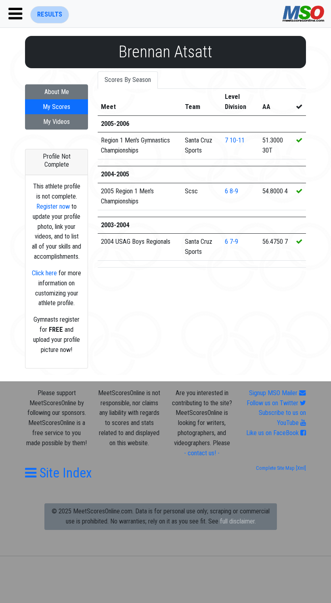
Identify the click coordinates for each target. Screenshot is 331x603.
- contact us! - (202, 453)
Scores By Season (128, 80)
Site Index (64, 473)
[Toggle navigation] (15, 14)
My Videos (56, 122)
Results (49, 14)
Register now (53, 206)
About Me (56, 92)
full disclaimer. (238, 521)
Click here (44, 273)
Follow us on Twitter (273, 403)
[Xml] (300, 468)
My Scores (56, 107)
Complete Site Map (275, 468)
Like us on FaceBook (273, 433)
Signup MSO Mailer (274, 393)
